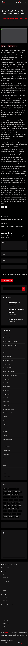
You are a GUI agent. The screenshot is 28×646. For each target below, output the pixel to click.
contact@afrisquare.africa (9, 567)
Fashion (5, 416)
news (5, 513)
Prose (4, 461)
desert (21, 499)
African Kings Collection (9, 371)
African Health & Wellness (9, 368)
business (5, 499)
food (5, 505)
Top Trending (5, 584)
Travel (4, 473)
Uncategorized (6, 476)
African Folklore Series (8, 360)
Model (10, 511)
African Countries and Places (10, 341)
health (9, 508)
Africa (16, 16)
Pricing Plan (5, 577)
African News (6, 390)
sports (14, 513)
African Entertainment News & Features (12, 349)
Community (6, 405)
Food (4, 424)
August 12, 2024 (13, 321)
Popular (4, 590)
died (4, 502)
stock (19, 513)
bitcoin (21, 497)
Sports (4, 465)
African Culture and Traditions (10, 345)
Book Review (6, 401)
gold (5, 508)
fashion (18, 502)
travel (17, 516)
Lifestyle (5, 435)
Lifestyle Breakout (7, 439)
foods (9, 505)
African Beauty (6, 337)
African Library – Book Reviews (10, 375)
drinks (13, 502)
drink (9, 502)
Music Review (6, 450)
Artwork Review (6, 398)
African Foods (6, 364)
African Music (6, 386)
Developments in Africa (8, 409)
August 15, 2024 (13, 305)
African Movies (6, 383)
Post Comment (7, 280)
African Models (6, 379)
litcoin (17, 508)
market (5, 511)
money (15, 511)
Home (11, 16)
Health (4, 428)
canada (11, 499)
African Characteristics (13, 488)
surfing (5, 516)
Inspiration (5, 431)
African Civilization (7, 491)
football (14, 505)
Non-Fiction (6, 454)
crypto (16, 499)
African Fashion (7, 356)
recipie (9, 513)
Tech (4, 469)
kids (13, 508)
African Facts (6, 352)
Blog (4, 574)
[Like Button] (2, 207)
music (19, 511)
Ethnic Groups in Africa (8, 413)
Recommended (6, 587)
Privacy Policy (6, 597)
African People (6, 394)
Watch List (5, 628)
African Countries (17, 491)
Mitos (4, 443)
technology (11, 516)
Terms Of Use (5, 600)
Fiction (4, 420)
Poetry (4, 458)
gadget (19, 505)
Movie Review (6, 446)
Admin (4, 46)
